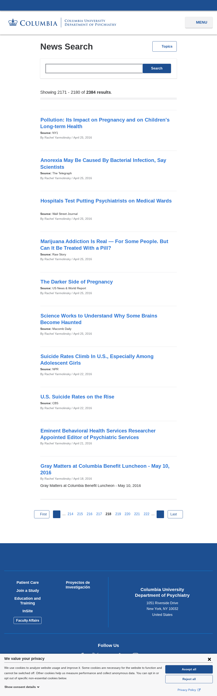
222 (146, 514)
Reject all (189, 679)
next (160, 514)
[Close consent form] (209, 659)
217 (99, 514)
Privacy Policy (187, 690)
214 (70, 514)
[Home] (62, 22)
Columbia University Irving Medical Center (108, 5)
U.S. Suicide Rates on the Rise (79, 397)
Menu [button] (201, 22)
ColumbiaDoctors (186, 556)
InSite (27, 611)
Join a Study (27, 590)
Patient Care (28, 582)
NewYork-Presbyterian (83, 557)
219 (118, 514)
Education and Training (27, 600)
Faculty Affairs (27, 620)
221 (137, 514)
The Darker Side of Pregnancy (78, 282)
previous (57, 514)
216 (89, 514)
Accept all (189, 669)
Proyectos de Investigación (78, 584)
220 (127, 514)
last (173, 514)
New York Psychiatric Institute (134, 557)
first (43, 514)
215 (80, 514)
